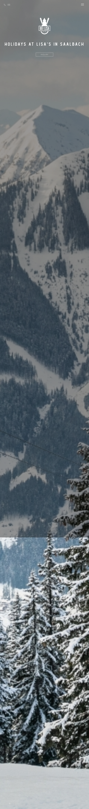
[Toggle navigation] (82, 4)
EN (8, 2)
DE (5, 2)
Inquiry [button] (44, 54)
